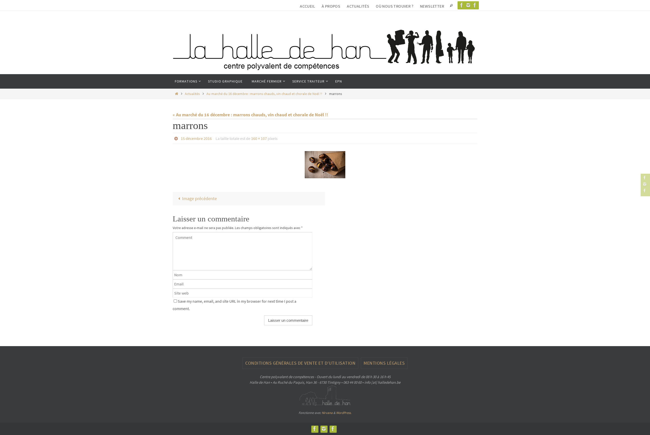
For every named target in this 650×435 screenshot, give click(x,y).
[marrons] (325, 164)
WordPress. (343, 413)
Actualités (358, 6)
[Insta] (468, 5)
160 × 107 (259, 138)
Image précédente (199, 198)
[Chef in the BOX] (475, 5)
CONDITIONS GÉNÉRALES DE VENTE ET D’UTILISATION (300, 363)
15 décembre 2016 (196, 138)
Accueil (307, 6)
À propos (331, 6)
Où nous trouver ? (394, 6)
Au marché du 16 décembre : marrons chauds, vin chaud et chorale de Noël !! (264, 93)
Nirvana (327, 413)
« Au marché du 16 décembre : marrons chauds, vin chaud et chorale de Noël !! (250, 115)
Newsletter (432, 6)
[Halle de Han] (462, 5)
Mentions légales (384, 363)
